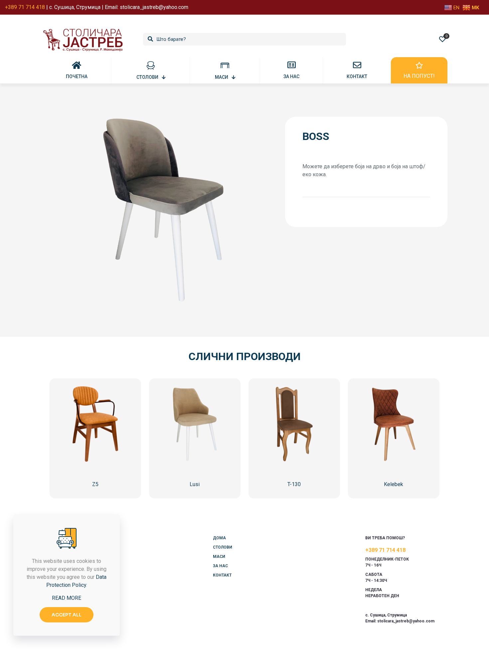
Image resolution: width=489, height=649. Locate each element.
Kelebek (393, 484)
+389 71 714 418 (385, 550)
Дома (219, 538)
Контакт (222, 575)
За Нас (220, 566)
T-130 (294, 484)
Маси (219, 556)
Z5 (95, 484)
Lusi (195, 484)
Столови (222, 547)
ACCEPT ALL (67, 615)
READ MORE (66, 598)
